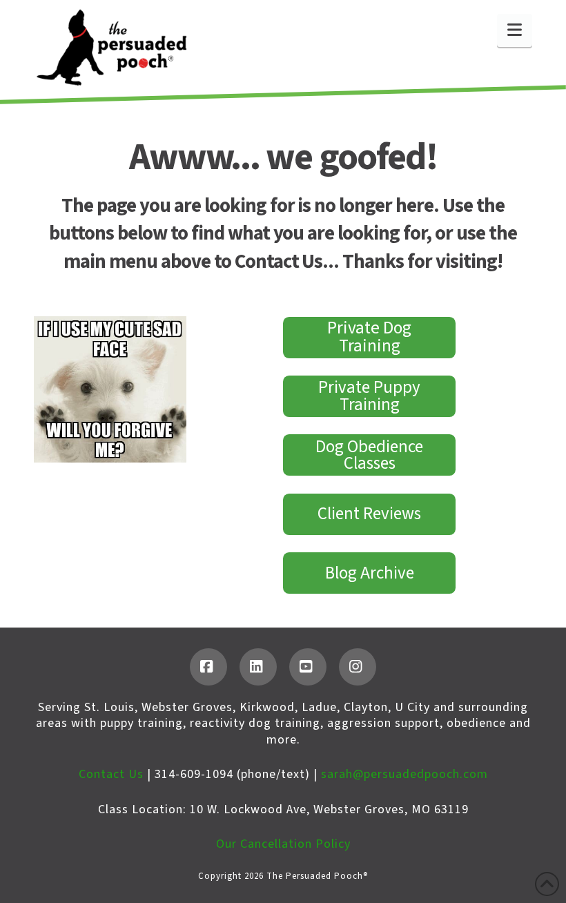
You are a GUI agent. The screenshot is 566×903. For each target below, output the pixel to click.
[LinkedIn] (258, 667)
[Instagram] (357, 667)
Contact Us (111, 774)
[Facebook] (208, 667)
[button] (514, 30)
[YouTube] (307, 667)
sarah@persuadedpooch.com (404, 774)
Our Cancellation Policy (283, 844)
